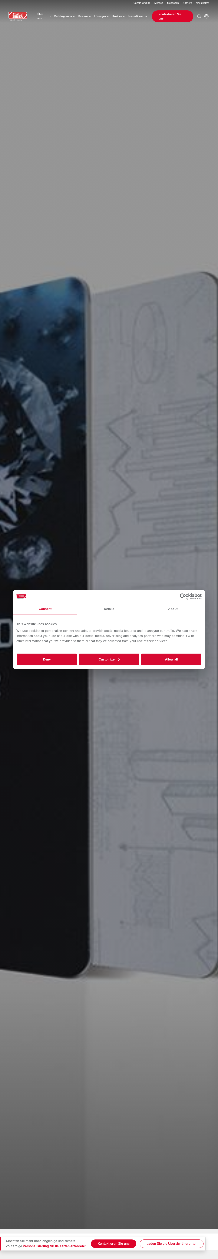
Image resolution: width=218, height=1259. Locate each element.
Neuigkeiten (202, 3)
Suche (199, 16)
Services (117, 16)
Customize (107, 659)
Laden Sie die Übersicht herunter (171, 1244)
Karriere (187, 3)
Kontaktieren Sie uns (170, 16)
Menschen (173, 3)
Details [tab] (109, 609)
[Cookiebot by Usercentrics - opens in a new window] (183, 596)
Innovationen (135, 16)
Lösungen (100, 16)
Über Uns (40, 16)
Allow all (171, 659)
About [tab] (173, 609)
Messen (158, 3)
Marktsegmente (63, 16)
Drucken (83, 16)
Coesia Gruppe (141, 3)
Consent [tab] (45, 609)
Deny (47, 659)
